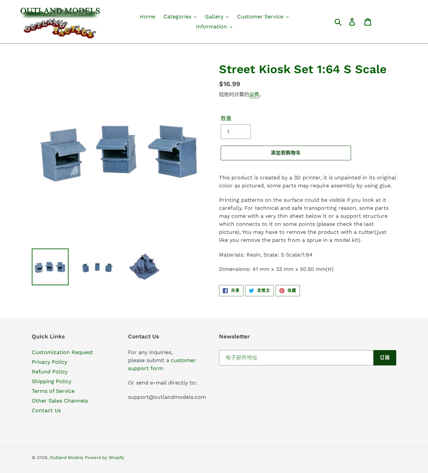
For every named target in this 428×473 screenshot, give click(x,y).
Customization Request (62, 352)
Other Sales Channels (60, 401)
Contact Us (46, 410)
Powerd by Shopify (104, 457)
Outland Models (66, 457)
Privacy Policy (49, 362)
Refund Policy (50, 371)
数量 (226, 118)
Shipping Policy (51, 381)
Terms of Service (53, 391)
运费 (254, 95)
